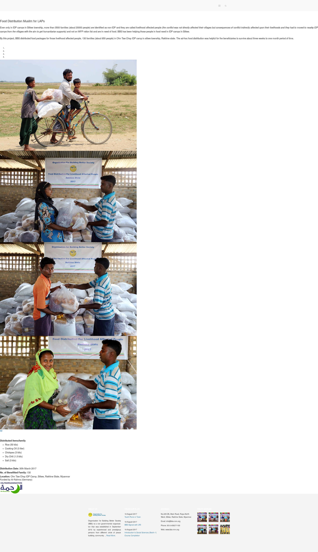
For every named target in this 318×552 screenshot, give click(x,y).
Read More (110, 535)
